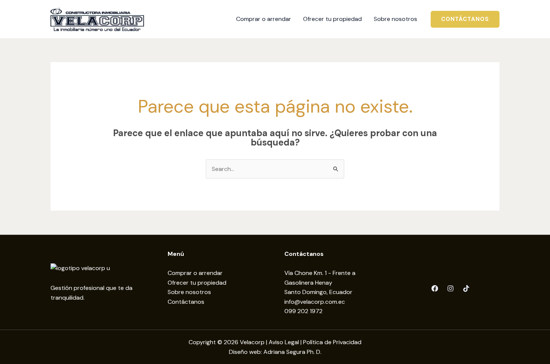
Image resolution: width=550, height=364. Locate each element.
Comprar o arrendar (195, 273)
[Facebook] (434, 288)
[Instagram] (450, 288)
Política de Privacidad (332, 342)
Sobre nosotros (189, 292)
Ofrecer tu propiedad (197, 283)
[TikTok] (466, 288)
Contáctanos (186, 302)
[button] (465, 19)
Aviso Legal (284, 342)
